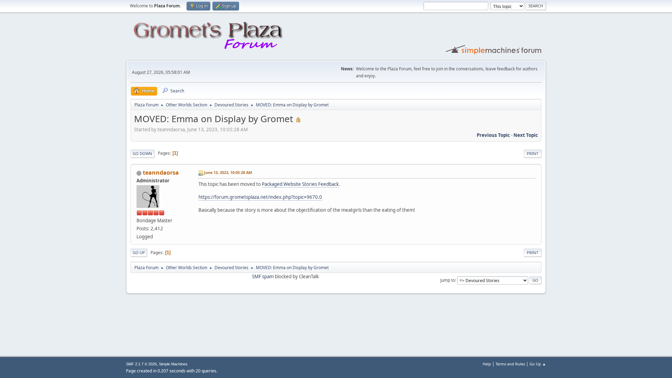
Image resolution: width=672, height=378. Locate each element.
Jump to (447, 280)
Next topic (525, 135)
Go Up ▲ (538, 363)
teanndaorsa (161, 172)
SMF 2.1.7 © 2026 (141, 364)
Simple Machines (173, 364)
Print (532, 153)
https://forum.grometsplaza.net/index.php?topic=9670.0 (260, 197)
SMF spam (263, 276)
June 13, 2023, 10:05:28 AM (228, 172)
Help (487, 363)
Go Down (142, 153)
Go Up (139, 252)
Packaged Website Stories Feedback (300, 184)
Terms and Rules (510, 363)
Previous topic (493, 135)
